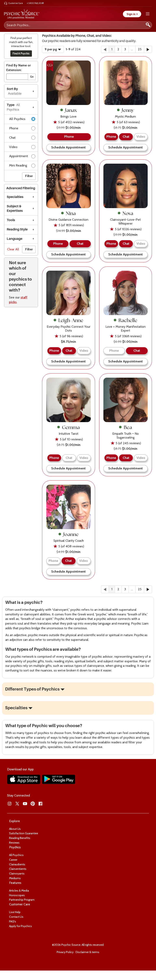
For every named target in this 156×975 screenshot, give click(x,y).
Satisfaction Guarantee (23, 833)
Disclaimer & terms (87, 952)
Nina (71, 213)
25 (140, 49)
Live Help (15, 912)
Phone (13, 128)
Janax (71, 110)
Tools (11, 220)
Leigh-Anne (70, 320)
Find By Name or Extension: (18, 67)
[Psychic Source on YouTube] (25, 803)
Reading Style (17, 229)
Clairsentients (17, 869)
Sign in (132, 14)
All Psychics (17, 119)
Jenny (128, 110)
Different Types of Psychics (32, 689)
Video (13, 147)
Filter (29, 176)
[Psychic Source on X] (17, 803)
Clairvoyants (17, 873)
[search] (148, 25)
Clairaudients (17, 864)
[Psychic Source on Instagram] (9, 803)
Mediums (15, 878)
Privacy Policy (65, 952)
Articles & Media (19, 890)
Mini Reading (18, 165)
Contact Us (16, 917)
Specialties (15, 197)
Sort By (14, 91)
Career (13, 860)
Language (14, 239)
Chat (12, 137)
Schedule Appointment (68, 147)
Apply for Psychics (20, 926)
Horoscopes (17, 895)
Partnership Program (22, 899)
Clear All (13, 249)
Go (32, 76)
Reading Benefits (19, 838)
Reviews (14, 842)
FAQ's (12, 921)
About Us (15, 829)
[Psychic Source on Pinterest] (32, 803)
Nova (127, 213)
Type (13, 107)
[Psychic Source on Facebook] (40, 803)
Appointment (18, 156)
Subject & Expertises (15, 208)
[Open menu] (147, 14)
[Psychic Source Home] (21, 14)
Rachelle (127, 320)
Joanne (71, 534)
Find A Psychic (21, 53)
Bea (128, 427)
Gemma (71, 427)
